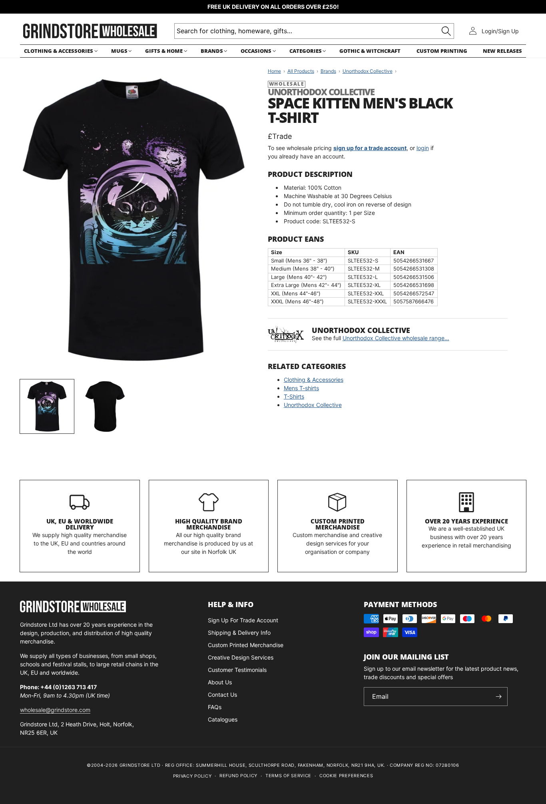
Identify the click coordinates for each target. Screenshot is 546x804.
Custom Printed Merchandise (338, 524)
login (422, 147)
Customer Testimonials (237, 669)
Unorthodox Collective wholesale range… (396, 338)
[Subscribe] (498, 696)
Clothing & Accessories (313, 379)
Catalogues (222, 719)
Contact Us (222, 694)
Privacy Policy (192, 776)
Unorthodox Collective (313, 404)
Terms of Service (288, 775)
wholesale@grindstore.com (55, 709)
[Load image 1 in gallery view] (47, 406)
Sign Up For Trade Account (243, 620)
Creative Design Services (240, 657)
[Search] (446, 31)
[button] (59, 51)
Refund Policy (238, 775)
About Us (220, 682)
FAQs (214, 707)
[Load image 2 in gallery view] (105, 406)
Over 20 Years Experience (466, 521)
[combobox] (314, 31)
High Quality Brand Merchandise (208, 524)
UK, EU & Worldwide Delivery (79, 524)
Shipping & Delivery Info (239, 632)
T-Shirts (294, 396)
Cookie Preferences (346, 775)
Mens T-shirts (301, 388)
